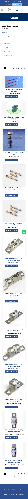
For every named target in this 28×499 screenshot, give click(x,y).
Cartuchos (7, 44)
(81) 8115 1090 (9, 2)
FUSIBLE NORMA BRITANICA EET (14, 262)
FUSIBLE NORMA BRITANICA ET (14, 298)
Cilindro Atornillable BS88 (13, 258)
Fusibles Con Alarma (17, 118)
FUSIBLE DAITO (14, 121)
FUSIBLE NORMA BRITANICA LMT (14, 404)
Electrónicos (8, 117)
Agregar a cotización (11, 96)
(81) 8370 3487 (22, 2)
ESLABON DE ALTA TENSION (14, 93)
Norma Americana (16, 430)
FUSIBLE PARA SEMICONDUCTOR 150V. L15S (14, 434)
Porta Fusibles (6, 59)
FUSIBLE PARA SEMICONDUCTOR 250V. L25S (14, 464)
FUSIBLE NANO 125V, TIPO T (14, 227)
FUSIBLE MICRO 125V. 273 (14, 156)
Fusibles (14, 91)
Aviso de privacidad (20, 489)
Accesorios (5, 28)
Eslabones (18, 89)
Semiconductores (14, 432)
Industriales (17, 260)
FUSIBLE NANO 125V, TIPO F (14, 192)
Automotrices (7, 40)
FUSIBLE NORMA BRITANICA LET (14, 368)
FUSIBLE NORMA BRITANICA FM (14, 333)
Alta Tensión (10, 89)
